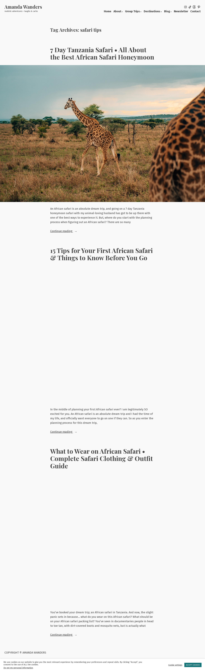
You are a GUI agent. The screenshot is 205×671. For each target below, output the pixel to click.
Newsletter (181, 11)
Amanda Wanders (23, 7)
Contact (195, 11)
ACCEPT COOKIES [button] (193, 665)
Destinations (152, 11)
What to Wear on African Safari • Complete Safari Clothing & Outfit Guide (101, 458)
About (117, 11)
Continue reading (69, 231)
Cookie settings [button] (175, 665)
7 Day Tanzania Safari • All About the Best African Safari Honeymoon (102, 53)
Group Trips (132, 11)
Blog (167, 11)
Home (107, 11)
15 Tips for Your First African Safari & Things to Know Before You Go (101, 254)
